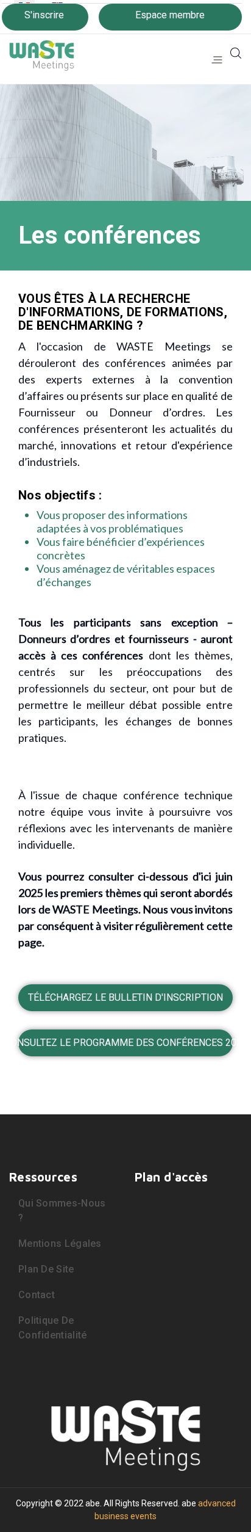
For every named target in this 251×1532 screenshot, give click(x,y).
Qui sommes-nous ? (62, 1210)
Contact (36, 1295)
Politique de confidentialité (52, 1328)
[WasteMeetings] (41, 52)
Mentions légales (60, 1243)
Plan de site (46, 1269)
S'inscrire (44, 15)
